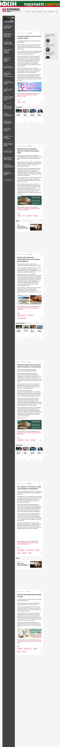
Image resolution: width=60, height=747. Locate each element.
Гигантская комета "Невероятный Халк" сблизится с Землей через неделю (29, 641)
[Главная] (4, 11)
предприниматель (22, 315)
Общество (39, 11)
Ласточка (37, 550)
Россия (29, 361)
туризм (35, 648)
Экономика (33, 11)
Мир (28, 591)
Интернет (33, 440)
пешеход (35, 215)
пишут (24, 377)
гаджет (27, 440)
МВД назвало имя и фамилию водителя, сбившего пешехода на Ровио (28, 95)
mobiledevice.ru (23, 418)
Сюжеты (45, 11)
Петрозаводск (21, 550)
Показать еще (9, 179)
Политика (28, 11)
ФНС (24, 102)
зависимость (20, 440)
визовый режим (27, 648)
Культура (18, 224)
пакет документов (22, 318)
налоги (19, 102)
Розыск (19, 215)
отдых (19, 651)
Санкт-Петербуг (29, 550)
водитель (29, 215)
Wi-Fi (30, 553)
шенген (24, 651)
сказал (34, 191)
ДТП (24, 215)
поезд (19, 553)
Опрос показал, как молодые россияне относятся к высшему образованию (29, 433)
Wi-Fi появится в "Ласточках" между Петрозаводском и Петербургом (29, 308)
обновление (30, 315)
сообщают (28, 609)
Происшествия (51, 11)
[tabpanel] (19, 116)
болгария (20, 648)
